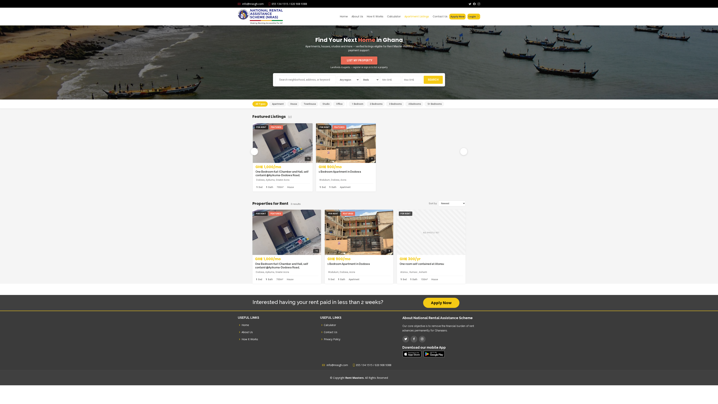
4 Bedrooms (414, 104)
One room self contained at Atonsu (422, 263)
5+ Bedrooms (435, 104)
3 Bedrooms (395, 104)
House (293, 104)
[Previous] (254, 151)
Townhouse (310, 104)
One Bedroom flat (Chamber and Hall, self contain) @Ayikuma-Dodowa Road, (282, 173)
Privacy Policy (332, 339)
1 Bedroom (357, 104)
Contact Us (440, 16)
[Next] (463, 151)
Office (339, 104)
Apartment (278, 104)
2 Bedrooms (376, 104)
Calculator (394, 16)
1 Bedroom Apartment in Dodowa (340, 171)
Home (344, 16)
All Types (261, 104)
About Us (357, 16)
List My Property (359, 60)
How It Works (375, 16)
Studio (326, 104)
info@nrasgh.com (253, 4)
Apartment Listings (416, 16)
